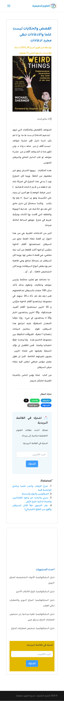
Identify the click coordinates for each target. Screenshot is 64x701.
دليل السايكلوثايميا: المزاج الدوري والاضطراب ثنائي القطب (32, 603)
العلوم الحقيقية (43, 695)
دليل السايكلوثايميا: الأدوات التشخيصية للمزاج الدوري (32, 580)
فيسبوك (46, 405)
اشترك (32, 663)
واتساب (35, 400)
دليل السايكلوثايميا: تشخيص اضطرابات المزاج (32, 628)
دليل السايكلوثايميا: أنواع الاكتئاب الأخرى (35, 591)
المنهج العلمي (35, 53)
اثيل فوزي (40, 47)
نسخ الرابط (33, 405)
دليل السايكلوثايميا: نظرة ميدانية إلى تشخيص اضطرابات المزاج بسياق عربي (32, 617)
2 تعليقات (23, 53)
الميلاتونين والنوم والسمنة (35, 494)
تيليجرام (46, 400)
